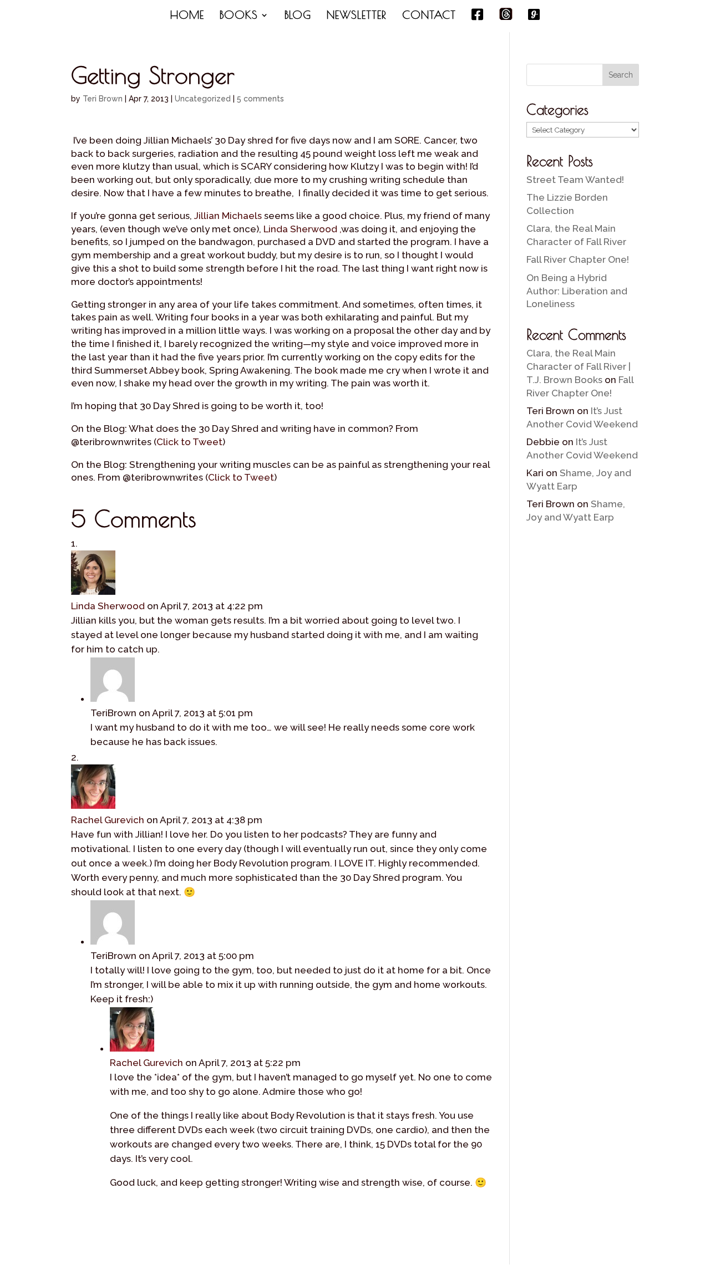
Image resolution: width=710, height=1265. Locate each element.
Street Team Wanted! (575, 179)
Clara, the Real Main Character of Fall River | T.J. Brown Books (578, 366)
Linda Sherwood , (302, 228)
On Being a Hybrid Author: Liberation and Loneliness (576, 291)
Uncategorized (203, 98)
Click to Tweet (189, 441)
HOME (187, 16)
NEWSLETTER (357, 16)
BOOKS (239, 16)
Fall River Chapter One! (577, 259)
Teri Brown (103, 98)
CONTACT (429, 16)
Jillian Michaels (228, 215)
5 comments (260, 98)
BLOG (298, 16)
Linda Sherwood (108, 605)
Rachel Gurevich (107, 819)
